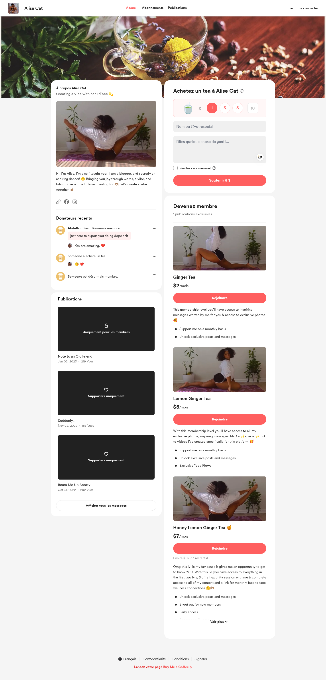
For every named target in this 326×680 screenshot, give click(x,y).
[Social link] (58, 202)
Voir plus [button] (217, 622)
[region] (219, 136)
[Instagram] (75, 202)
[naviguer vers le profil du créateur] (13, 8)
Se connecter (308, 8)
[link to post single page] (106, 335)
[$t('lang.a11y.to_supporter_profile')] (70, 245)
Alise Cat (33, 8)
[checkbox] (192, 168)
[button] (131, 8)
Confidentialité (154, 659)
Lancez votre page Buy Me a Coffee (161, 667)
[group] (219, 284)
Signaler (200, 659)
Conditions (180, 659)
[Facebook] (66, 201)
